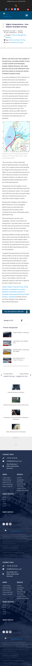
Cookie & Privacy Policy (18, 552)
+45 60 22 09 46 (21, 1)
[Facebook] (6, 9)
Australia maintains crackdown (16, 392)
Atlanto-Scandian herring (17, 40)
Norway (20, 42)
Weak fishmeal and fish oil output (16, 431)
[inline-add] (16, 311)
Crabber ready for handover (21, 332)
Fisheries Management (19, 35)
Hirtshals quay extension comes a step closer (16, 405)
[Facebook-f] (4, 524)
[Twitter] (15, 9)
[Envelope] (18, 9)
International (13, 42)
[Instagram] (9, 9)
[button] (16, 6)
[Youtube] (12, 9)
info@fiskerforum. (11, 1)
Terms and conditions (8, 552)
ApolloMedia (15, 548)
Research (8, 37)
